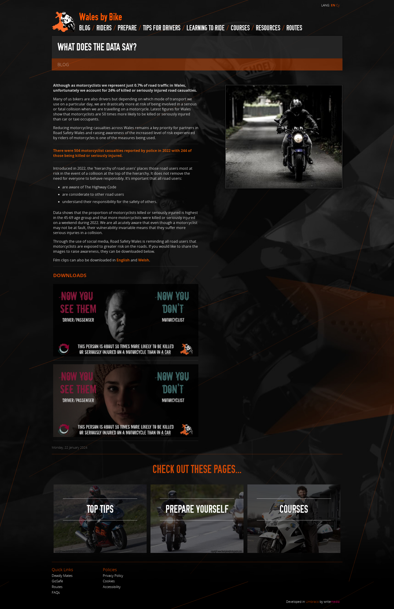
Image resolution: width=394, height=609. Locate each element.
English (123, 260)
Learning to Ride (206, 28)
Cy (338, 5)
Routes (57, 586)
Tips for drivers (161, 28)
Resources (268, 28)
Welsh (143, 260)
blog (84, 28)
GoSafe (57, 581)
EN (333, 5)
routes (294, 28)
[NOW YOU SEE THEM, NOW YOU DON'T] (126, 319)
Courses (240, 28)
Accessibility (112, 586)
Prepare (127, 28)
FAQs (56, 592)
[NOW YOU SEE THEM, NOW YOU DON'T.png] (126, 400)
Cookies (109, 581)
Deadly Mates (62, 575)
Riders (103, 28)
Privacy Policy (113, 575)
